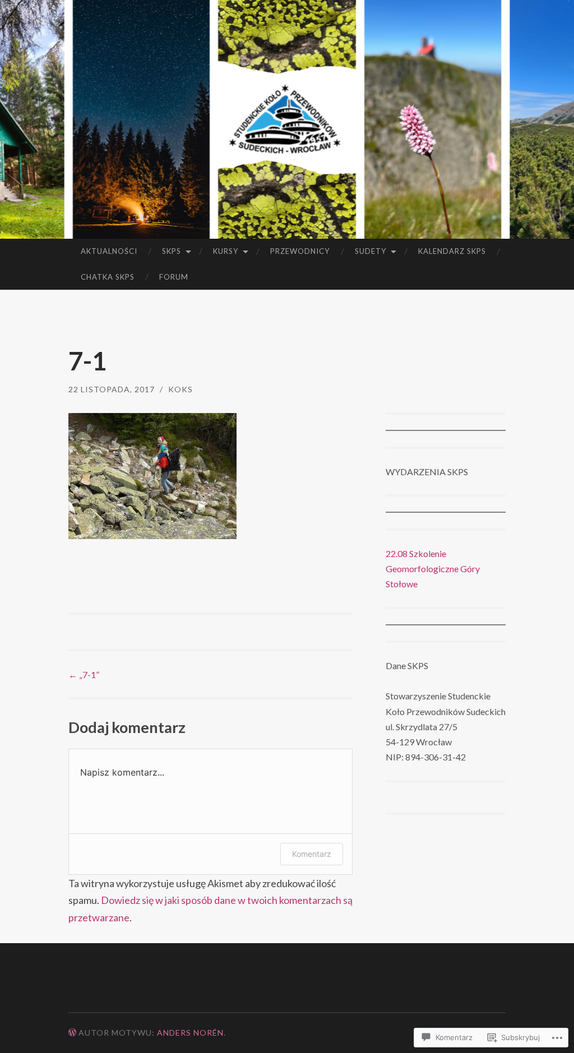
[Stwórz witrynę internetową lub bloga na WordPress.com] (72, 1032)
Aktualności (109, 251)
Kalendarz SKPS (452, 251)
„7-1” (83, 674)
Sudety (370, 251)
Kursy (225, 251)
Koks (180, 389)
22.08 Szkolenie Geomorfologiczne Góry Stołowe (433, 568)
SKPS (171, 251)
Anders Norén (190, 1032)
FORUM (173, 276)
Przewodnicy (300, 251)
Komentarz (311, 854)
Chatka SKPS (108, 276)
